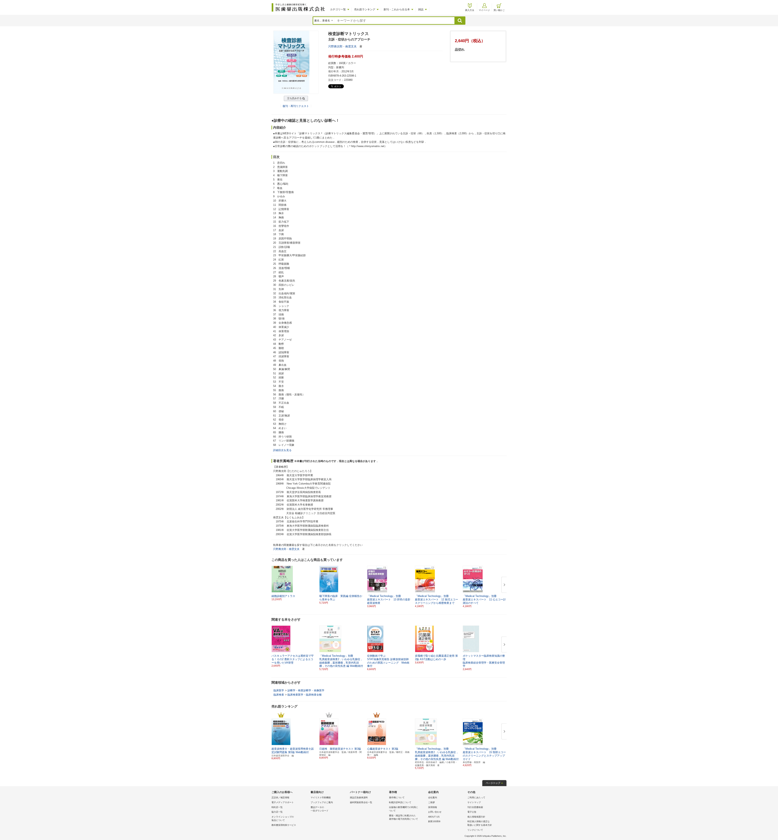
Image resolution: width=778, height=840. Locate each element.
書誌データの (319, 809)
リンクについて (475, 830)
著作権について (397, 797)
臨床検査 (279, 694)
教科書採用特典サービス (283, 825)
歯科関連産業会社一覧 (361, 802)
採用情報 (432, 807)
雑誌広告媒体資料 (359, 797)
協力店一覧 (277, 812)
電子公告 (471, 812)
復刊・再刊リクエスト (296, 106)
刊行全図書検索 (475, 807)
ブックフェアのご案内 (322, 802)
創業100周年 (434, 821)
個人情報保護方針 (476, 816)
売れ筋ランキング (364, 9)
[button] (504, 584)
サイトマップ (474, 802)
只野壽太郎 (335, 46)
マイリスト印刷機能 (321, 797)
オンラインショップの (282, 818)
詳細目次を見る (282, 450)
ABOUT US (433, 816)
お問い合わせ (434, 812)
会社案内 (432, 797)
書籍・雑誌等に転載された (403, 817)
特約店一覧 (277, 807)
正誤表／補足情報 (280, 797)
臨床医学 (279, 690)
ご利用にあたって (476, 797)
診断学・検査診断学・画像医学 (305, 690)
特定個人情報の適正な (479, 823)
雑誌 (420, 9)
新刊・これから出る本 (397, 9)
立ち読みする (294, 98)
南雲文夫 (351, 46)
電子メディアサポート (282, 802)
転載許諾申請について (400, 802)
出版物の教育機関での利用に (403, 809)
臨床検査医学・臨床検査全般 (304, 694)
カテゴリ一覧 (338, 9)
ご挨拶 (431, 802)
